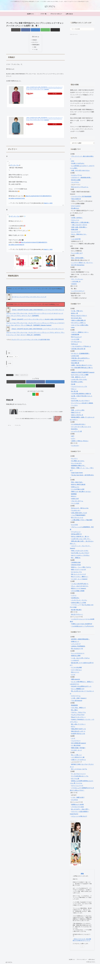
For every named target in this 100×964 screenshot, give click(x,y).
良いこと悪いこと (76, 755)
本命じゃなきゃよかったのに (79, 550)
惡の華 (73, 384)
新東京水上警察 (75, 655)
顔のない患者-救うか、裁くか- (80, 536)
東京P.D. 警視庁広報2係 (78, 484)
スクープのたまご (76, 670)
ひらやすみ (74, 799)
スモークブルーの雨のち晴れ (79, 325)
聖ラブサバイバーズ (77, 517)
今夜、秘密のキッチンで (78, 377)
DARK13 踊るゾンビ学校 (78, 602)
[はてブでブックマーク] (35, 29)
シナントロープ (75, 644)
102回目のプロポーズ (77, 360)
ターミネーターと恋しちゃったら (81, 426)
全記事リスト (72, 959)
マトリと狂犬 (75, 503)
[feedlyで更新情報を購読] (33, 394)
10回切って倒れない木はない (80, 441)
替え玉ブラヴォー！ (77, 614)
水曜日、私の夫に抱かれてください (81, 365)
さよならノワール (76, 175)
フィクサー (74, 405)
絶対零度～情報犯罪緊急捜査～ (80, 639)
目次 (33, 36)
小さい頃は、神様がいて (78, 707)
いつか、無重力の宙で (77, 797)
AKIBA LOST (75, 498)
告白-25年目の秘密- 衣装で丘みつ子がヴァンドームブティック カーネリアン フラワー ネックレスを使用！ (82, 103)
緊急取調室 (74, 705)
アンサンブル (10, 375)
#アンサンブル (14, 165)
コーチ (73, 738)
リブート (74, 595)
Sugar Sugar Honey (77, 472)
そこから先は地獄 (76, 667)
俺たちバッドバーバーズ (78, 574)
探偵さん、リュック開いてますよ (81, 567)
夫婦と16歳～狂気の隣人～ (79, 227)
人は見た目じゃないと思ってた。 (81, 539)
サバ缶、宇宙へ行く (77, 311)
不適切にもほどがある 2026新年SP (81, 624)
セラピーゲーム (75, 696)
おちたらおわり (75, 206)
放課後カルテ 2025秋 (77, 804)
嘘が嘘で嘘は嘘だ (76, 609)
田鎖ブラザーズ (75, 412)
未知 (82, 873)
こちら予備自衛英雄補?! (78, 515)
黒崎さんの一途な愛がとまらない (81, 491)
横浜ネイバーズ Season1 (78, 588)
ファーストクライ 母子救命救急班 (81, 196)
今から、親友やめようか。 (79, 234)
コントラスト (75, 182)
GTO (72, 161)
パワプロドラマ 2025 (77, 807)
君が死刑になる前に (77, 382)
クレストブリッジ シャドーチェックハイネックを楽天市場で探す (30, 339)
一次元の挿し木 (75, 281)
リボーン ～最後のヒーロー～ (80, 332)
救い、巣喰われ (75, 557)
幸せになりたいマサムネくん (79, 187)
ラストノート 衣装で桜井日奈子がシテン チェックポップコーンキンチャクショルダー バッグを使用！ (81, 129)
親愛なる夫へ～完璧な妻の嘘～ (80, 222)
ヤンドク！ (74, 458)
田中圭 (17, 375)
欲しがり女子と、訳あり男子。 (80, 809)
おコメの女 (74, 524)
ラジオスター (75, 445)
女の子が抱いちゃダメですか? (80, 553)
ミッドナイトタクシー (77, 291)
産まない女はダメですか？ (79, 315)
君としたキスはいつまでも (79, 769)
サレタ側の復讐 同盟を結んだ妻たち (82, 367)
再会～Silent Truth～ (77, 482)
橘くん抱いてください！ (78, 724)
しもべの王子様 (75, 239)
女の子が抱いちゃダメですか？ (80, 400)
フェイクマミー (75, 740)
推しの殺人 (74, 710)
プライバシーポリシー (82, 959)
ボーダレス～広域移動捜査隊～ (80, 353)
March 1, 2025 (48, 203)
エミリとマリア (75, 232)
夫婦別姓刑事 (75, 334)
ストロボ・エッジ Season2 (79, 579)
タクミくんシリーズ (77, 785)
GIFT (72, 436)
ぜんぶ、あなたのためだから (79, 586)
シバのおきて (75, 660)
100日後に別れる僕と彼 (78, 348)
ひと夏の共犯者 (75, 745)
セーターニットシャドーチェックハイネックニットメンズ (29, 297)
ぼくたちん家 (75, 778)
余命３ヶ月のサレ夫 (77, 415)
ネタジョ (74, 398)
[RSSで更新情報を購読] (37, 394)
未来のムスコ (75, 487)
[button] (55, 29)
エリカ (73, 674)
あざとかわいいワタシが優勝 (79, 374)
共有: (35, 47)
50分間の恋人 (75, 598)
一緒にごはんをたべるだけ (79, 225)
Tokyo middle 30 (76, 199)
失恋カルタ (74, 344)
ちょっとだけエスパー (77, 653)
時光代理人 (74, 429)
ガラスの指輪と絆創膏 (77, 591)
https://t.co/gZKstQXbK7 (32, 196)
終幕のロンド (75, 641)
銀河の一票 (74, 313)
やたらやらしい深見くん (78, 322)
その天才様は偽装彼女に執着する (81, 393)
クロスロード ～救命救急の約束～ (81, 177)
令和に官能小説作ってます (79, 513)
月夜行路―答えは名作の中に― (80, 358)
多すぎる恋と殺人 (76, 318)
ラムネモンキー (75, 510)
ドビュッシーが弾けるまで (79, 816)
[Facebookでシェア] (25, 29)
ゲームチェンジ (75, 531)
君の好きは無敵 (75, 180)
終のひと (74, 496)
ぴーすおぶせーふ (76, 341)
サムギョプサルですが (77, 714)
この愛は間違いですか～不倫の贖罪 (81, 520)
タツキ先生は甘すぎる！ (78, 424)
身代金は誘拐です (76, 534)
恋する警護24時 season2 (78, 743)
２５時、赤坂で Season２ (79, 698)
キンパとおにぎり (76, 463)
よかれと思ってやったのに (79, 379)
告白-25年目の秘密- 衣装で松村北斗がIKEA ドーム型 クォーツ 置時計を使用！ (81, 120)
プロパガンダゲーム (77, 501)
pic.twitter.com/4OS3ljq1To (16, 244)
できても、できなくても (78, 712)
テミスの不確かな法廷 (77, 489)
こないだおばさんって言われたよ (81, 346)
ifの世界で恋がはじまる (78, 733)
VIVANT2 (74, 284)
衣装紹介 (34, 40)
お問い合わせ (91, 959)
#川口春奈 (43, 196)
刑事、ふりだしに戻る (77, 410)
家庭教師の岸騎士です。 (78, 465)
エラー (73, 438)
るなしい (74, 389)
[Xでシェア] (15, 29)
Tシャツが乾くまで (77, 253)
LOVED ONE (75, 356)
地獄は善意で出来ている (78, 729)
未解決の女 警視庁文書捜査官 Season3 (82, 372)
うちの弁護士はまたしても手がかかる (82, 626)
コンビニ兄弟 (75, 339)
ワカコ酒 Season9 (76, 700)
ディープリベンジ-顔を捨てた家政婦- (82, 403)
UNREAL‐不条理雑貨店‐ (78, 646)
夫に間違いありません (77, 461)
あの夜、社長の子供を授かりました (81, 396)
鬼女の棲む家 (75, 363)
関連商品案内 (35, 44)
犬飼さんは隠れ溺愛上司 (78, 320)
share (73, 327)
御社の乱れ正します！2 (78, 731)
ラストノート (75, 220)
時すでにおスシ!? (76, 337)
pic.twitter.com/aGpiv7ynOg (17, 198)
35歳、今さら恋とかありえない (80, 170)
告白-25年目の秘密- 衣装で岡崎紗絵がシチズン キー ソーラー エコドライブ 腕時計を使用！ (82, 112)
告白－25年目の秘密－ (78, 258)
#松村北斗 (49, 196)
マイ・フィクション (77, 279)
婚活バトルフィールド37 (78, 569)
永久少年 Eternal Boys (77, 265)
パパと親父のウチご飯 (77, 757)
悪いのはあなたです (77, 648)
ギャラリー (35, 42)
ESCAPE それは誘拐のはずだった (81, 686)
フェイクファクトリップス (79, 386)
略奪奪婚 (74, 494)
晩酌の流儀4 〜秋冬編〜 (78, 748)
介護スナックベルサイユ (78, 759)
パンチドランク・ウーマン (79, 600)
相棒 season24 (75, 679)
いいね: (36, 49)
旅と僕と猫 (74, 391)
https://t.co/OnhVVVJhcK (28, 242)
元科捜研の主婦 (75, 562)
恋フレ (73, 726)
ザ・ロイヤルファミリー (78, 774)
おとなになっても (76, 572)
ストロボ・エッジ (76, 750)
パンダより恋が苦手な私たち (79, 583)
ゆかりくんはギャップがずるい (80, 555)
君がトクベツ (75, 672)
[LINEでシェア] (45, 29)
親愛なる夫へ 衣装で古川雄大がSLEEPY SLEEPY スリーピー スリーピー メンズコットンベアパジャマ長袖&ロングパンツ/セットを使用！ (82, 93)
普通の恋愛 (74, 229)
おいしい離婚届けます (77, 688)
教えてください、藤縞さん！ (79, 576)
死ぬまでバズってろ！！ (78, 717)
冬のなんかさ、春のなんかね (79, 508)
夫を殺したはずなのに (77, 163)
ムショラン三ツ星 (76, 431)
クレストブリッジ (23, 375)
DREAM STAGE (76, 565)
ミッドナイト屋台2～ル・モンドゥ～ (82, 262)
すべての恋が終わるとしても (79, 776)
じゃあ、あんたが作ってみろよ (80, 658)
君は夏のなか (75, 208)
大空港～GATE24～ (77, 217)
